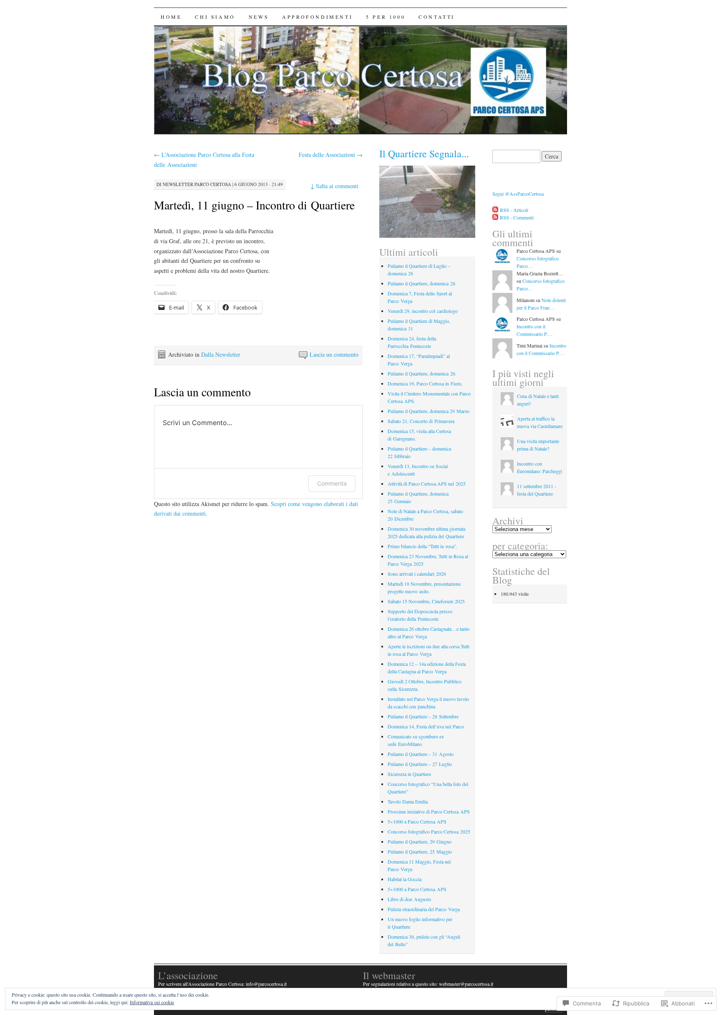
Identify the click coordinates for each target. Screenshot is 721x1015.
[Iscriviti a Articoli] (495, 210)
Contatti (436, 16)
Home (171, 16)
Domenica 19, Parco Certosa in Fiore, (425, 383)
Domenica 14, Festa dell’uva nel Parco (426, 726)
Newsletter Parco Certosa (197, 184)
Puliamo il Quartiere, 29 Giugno (419, 841)
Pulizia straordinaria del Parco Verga (424, 909)
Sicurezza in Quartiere (409, 774)
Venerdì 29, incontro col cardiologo (423, 310)
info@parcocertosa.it (266, 983)
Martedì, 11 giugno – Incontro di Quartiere (254, 205)
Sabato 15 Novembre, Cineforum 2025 (426, 601)
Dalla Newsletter (220, 354)
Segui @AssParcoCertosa (518, 193)
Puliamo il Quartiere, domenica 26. (422, 373)
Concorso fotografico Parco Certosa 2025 (429, 831)
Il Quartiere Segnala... (424, 153)
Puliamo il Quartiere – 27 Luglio (420, 764)
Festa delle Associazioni (331, 155)
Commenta (332, 483)
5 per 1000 (385, 16)
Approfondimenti (317, 16)
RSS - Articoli (514, 210)
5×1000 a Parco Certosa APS (417, 821)
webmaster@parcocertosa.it (466, 983)
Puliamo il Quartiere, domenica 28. (422, 283)
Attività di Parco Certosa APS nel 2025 (427, 483)
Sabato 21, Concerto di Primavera (421, 421)
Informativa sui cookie (152, 1002)
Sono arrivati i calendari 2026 (417, 573)
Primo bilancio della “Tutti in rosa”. (422, 546)
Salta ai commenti (334, 186)
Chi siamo (215, 16)
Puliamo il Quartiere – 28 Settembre (423, 716)
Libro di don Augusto (409, 899)
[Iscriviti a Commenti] (495, 217)
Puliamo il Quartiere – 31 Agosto (421, 754)
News (259, 16)
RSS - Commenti (517, 217)
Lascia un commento (334, 354)
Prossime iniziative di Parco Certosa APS (429, 811)
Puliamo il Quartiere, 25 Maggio (420, 851)
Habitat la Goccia (404, 879)
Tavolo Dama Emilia (408, 801)
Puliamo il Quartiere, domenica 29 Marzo (428, 411)
